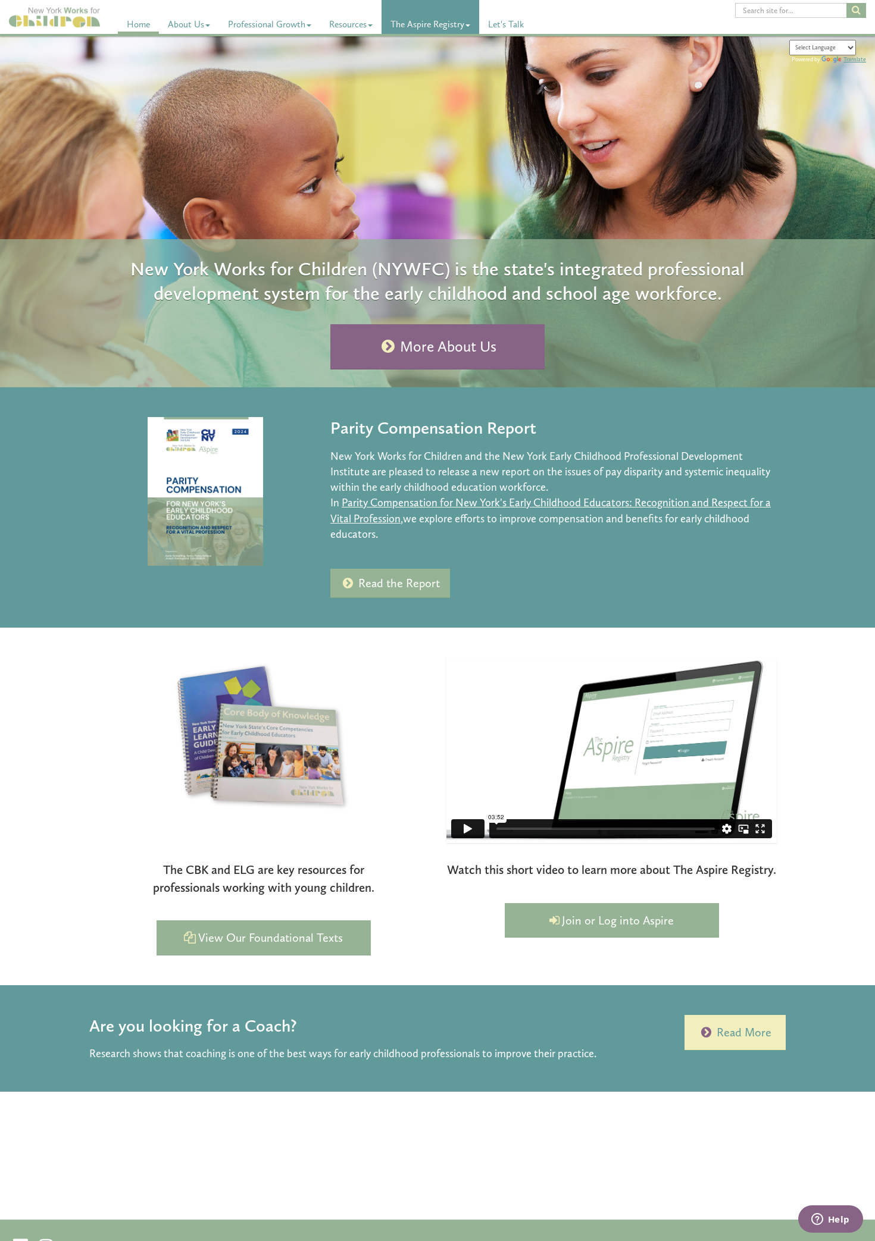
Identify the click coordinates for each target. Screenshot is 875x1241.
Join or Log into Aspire (618, 920)
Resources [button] (348, 24)
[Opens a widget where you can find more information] (830, 1220)
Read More (744, 1032)
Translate (854, 59)
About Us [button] (186, 24)
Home (138, 24)
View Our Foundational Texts (270, 937)
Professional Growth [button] (266, 24)
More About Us (448, 346)
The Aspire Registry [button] (427, 24)
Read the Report (399, 583)
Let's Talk (506, 24)
